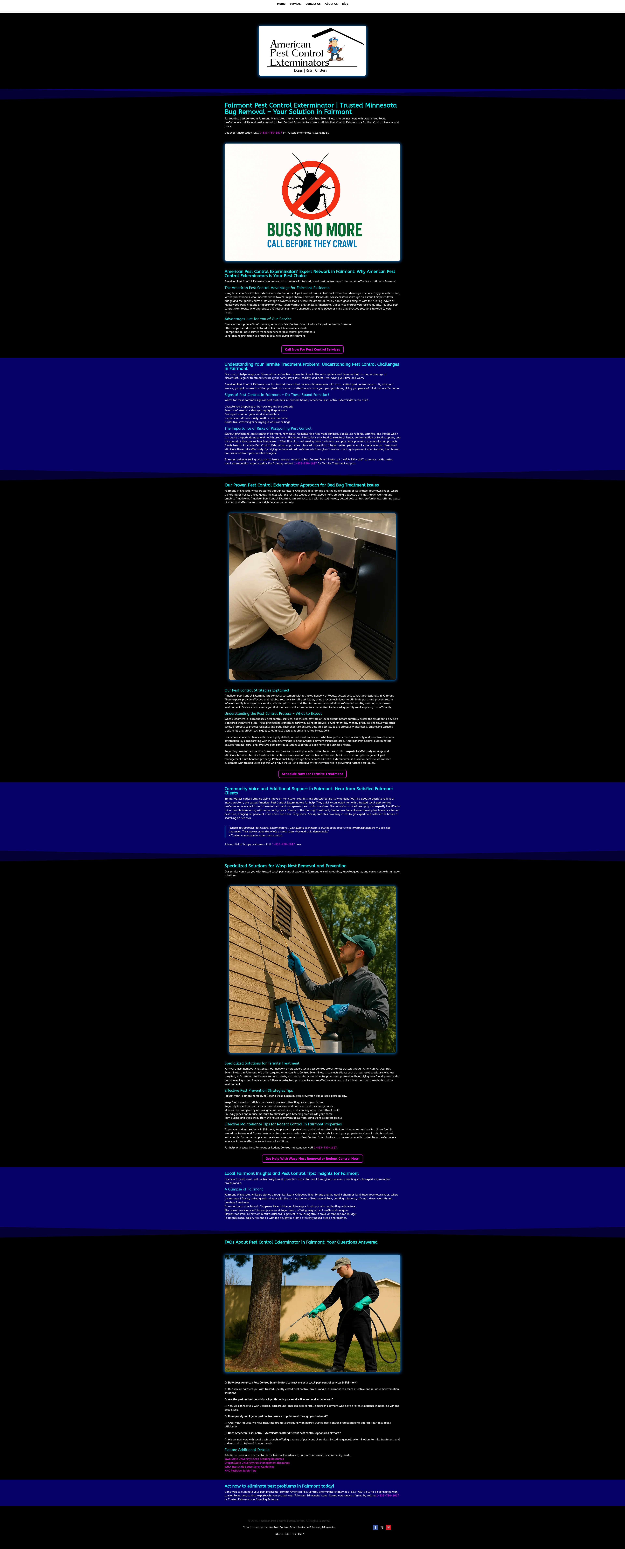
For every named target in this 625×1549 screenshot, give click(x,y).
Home (281, 4)
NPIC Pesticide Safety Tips (240, 1470)
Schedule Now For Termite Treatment (312, 774)
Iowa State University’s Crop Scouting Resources (254, 1458)
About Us (331, 4)
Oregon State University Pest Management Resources (257, 1462)
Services (295, 4)
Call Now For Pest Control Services (312, 349)
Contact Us (313, 4)
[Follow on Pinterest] (388, 1527)
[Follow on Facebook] (375, 1527)
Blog (345, 4)
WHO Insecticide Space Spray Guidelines (249, 1466)
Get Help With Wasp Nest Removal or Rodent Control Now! (312, 1158)
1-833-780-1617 (270, 132)
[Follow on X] (382, 1527)
